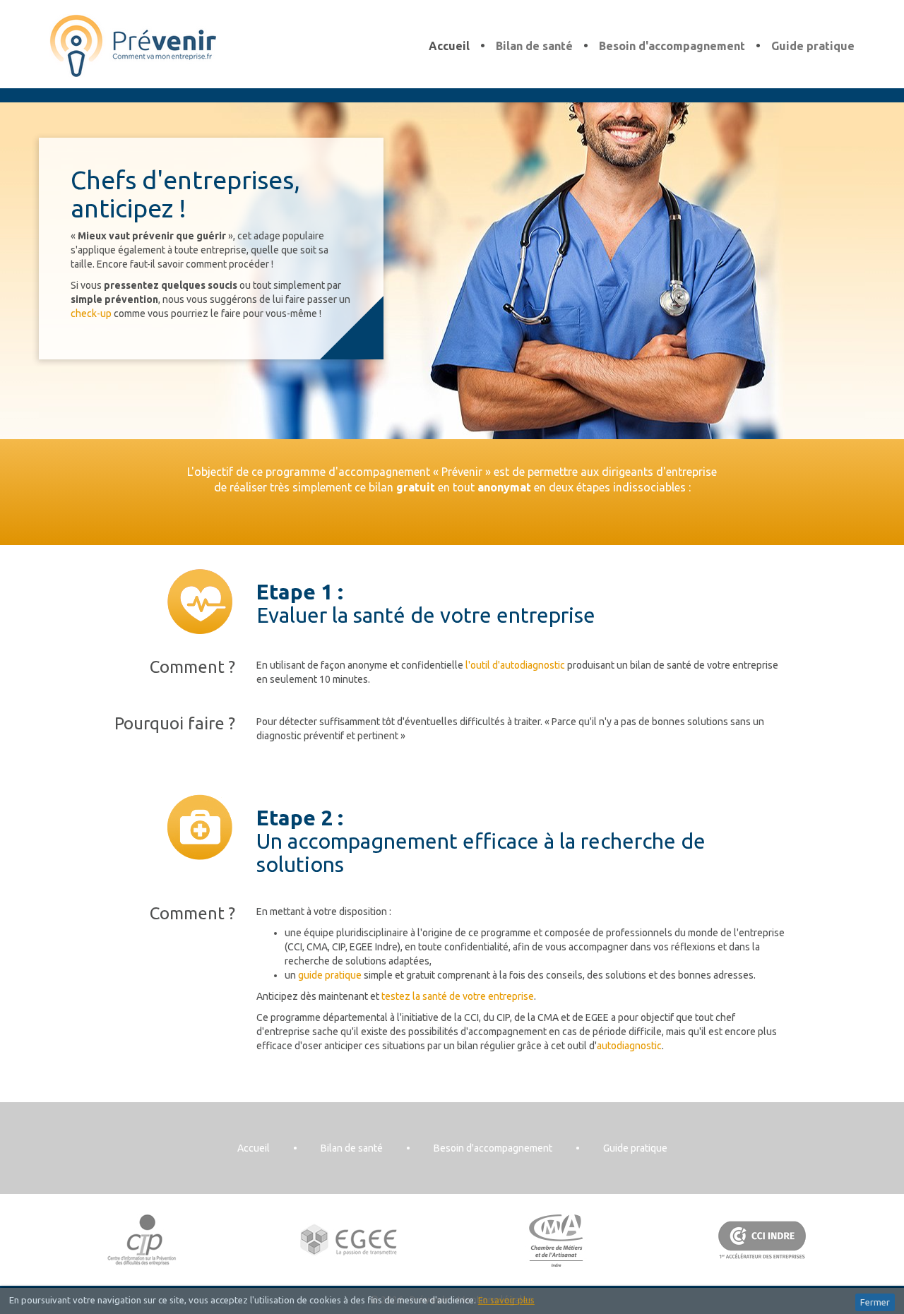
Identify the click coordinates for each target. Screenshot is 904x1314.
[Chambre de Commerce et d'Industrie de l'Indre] (762, 1240)
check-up (91, 313)
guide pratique (330, 975)
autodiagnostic (629, 1045)
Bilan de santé (534, 46)
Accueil (449, 46)
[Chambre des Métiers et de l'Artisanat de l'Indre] (555, 1240)
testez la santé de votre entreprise (457, 996)
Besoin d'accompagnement (672, 46)
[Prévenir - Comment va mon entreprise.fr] (133, 44)
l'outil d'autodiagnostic (515, 665)
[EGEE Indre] (349, 1240)
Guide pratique (813, 46)
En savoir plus (506, 1300)
